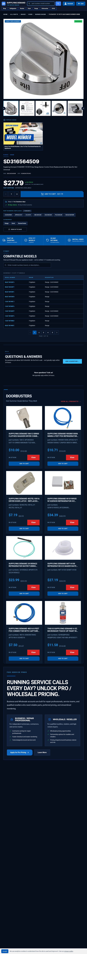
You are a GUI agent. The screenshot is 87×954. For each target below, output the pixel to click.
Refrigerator (13, 8)
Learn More (42, 752)
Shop (4, 8)
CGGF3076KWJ (9, 321)
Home (5, 14)
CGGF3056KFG (9, 306)
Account (70, 3)
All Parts (14, 14)
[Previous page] (30, 332)
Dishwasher (45, 8)
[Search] (58, 3)
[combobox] (41, 3)
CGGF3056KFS (9, 316)
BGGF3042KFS (9, 282)
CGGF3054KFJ (9, 301)
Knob (30, 14)
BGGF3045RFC (9, 292)
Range (36, 8)
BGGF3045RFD (9, 296)
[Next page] (57, 332)
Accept (5, 951)
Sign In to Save (16, 229)
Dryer (29, 8)
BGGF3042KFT (9, 287)
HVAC (53, 8)
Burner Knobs (40, 14)
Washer (22, 8)
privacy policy (68, 951)
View (33, 457)
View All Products (71, 401)
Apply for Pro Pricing (18, 752)
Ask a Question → (72, 361)
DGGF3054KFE (9, 325)
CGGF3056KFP (9, 311)
